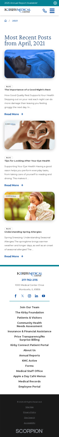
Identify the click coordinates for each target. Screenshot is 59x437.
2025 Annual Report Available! (20, 3)
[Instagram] (29, 295)
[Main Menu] (52, 10)
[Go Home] (5, 21)
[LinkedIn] (36, 295)
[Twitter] (22, 295)
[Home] (17, 11)
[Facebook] (15, 295)
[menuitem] (29, 407)
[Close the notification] (55, 3)
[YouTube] (43, 295)
